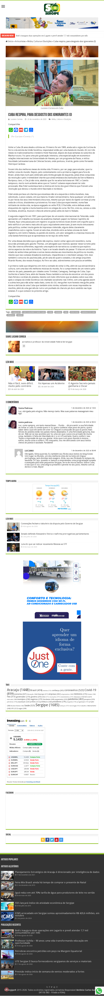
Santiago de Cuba (88, 312)
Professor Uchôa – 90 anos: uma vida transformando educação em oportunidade (48, 36)
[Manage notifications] (7, 989)
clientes (47, 690)
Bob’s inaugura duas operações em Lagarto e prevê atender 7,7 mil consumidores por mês (51, 931)
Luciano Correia (16, 119)
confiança (58, 690)
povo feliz (75, 312)
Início (10, 41)
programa (71, 702)
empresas (55, 694)
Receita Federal (17, 706)
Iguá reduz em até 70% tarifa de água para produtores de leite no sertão (55, 892)
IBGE (45, 697)
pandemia (76, 699)
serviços (64, 706)
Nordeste (48, 699)
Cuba (50, 312)
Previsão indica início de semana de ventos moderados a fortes (49, 971)
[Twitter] (52, 840)
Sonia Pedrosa (25, 408)
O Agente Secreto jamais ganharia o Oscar (81, 384)
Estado (92, 694)
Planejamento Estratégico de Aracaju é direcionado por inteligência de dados (57, 872)
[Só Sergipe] (52, 8)
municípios (23, 699)
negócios (36, 699)
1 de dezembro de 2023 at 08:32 (83, 422)
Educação (32, 694)
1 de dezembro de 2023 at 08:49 (83, 451)
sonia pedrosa (25, 422)
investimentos (66, 697)
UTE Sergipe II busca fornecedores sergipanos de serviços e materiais (53, 961)
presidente (59, 702)
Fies (11, 697)
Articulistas (20, 41)
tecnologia (75, 706)
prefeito (35, 702)
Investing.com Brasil (33, 782)
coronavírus (74, 690)
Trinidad (11, 315)
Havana (58, 312)
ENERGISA (80, 694)
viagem (20, 315)
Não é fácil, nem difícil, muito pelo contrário (20, 384)
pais (66, 312)
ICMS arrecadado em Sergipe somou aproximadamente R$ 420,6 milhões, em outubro (57, 914)
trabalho (85, 706)
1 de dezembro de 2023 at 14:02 (83, 408)
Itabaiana (79, 697)
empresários (67, 694)
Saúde (29, 705)
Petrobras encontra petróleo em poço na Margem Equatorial (48, 951)
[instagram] (61, 840)
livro (88, 697)
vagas (22, 708)
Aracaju (18, 690)
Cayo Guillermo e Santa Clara (34, 312)
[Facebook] (47, 840)
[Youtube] (57, 840)
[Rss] (43, 840)
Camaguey (16, 312)
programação (83, 702)
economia (20, 694)
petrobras (12, 702)
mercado (12, 699)
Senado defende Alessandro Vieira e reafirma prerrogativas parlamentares (55, 534)
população (24, 702)
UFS (14, 708)
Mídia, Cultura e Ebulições (39, 41)
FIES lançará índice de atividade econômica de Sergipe (44, 903)
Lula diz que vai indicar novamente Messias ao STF (44, 544)
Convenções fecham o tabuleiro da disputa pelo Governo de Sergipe (52, 523)
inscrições (54, 697)
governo (36, 697)
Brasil (36, 690)
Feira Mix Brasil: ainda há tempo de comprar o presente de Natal (50, 882)
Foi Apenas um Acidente (51, 383)
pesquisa (89, 699)
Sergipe (47, 705)
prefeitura (46, 702)
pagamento (61, 699)
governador (23, 697)
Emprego (43, 694)
